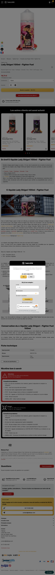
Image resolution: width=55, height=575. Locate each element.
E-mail (17, 284)
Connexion (27, 299)
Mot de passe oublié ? (27, 302)
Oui (23, 276)
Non (31, 276)
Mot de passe (19, 290)
